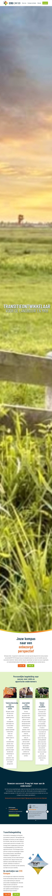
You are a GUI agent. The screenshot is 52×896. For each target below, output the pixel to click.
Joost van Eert (36, 805)
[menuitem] (16, 3)
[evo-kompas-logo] (11, 3)
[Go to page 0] (35, 820)
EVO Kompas (12, 807)
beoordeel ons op (13, 815)
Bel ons (28, 798)
